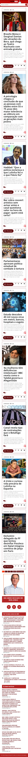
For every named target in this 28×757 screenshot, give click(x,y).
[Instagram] (14, 607)
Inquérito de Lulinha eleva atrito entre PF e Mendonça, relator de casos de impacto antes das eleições (15, 649)
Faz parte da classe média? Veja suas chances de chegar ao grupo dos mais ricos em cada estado (15, 633)
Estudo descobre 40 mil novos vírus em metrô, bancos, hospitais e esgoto (11, 733)
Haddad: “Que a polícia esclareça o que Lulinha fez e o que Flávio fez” (11, 712)
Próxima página (20, 571)
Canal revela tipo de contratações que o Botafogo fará (11, 748)
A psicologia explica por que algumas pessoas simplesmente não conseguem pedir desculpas (14, 626)
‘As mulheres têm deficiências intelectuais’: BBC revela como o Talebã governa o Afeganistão (11, 741)
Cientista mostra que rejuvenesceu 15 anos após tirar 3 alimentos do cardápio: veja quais (14, 673)
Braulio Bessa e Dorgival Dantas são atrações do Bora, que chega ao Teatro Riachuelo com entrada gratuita (11, 692)
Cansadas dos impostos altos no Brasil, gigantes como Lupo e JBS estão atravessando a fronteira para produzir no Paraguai (14, 619)
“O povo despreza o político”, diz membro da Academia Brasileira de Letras (14, 666)
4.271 (14, 571)
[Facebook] (9, 607)
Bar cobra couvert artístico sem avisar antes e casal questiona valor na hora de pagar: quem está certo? (11, 719)
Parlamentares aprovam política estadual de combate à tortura (11, 727)
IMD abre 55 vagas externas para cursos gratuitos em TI (14, 660)
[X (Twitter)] (19, 607)
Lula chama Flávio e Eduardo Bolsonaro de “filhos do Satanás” (14, 655)
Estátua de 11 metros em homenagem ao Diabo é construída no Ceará (15, 679)
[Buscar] (26, 4)
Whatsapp (9, 66)
